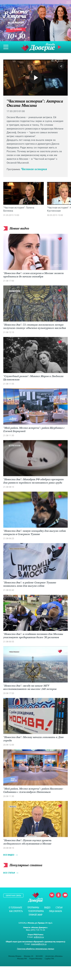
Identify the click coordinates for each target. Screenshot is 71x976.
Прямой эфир (35, 914)
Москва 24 (28, 956)
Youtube (65, 895)
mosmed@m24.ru (38, 944)
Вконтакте (51, 895)
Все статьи (9, 873)
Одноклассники (58, 895)
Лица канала (55, 911)
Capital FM (49, 958)
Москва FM (22, 958)
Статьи (59, 907)
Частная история (34, 169)
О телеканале (15, 907)
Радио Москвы (35, 958)
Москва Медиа (14, 956)
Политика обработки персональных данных (35, 948)
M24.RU (39, 956)
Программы (33, 907)
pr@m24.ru (39, 937)
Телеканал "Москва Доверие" (38, 47)
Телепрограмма (36, 911)
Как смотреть (16, 911)
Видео (47, 907)
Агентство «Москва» (54, 956)
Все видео (8, 855)
